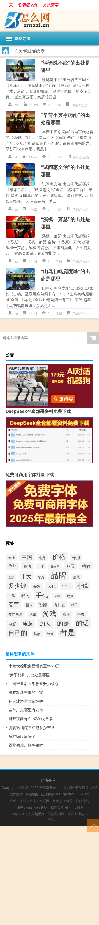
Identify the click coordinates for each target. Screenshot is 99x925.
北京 (11, 577)
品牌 (59, 574)
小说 (82, 585)
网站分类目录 (79, 787)
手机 (42, 594)
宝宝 (66, 586)
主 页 (8, 4)
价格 (58, 556)
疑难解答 (47, 794)
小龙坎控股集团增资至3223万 (34, 666)
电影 (12, 624)
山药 (11, 595)
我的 (25, 595)
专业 (11, 557)
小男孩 (49, 819)
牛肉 (81, 614)
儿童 (41, 566)
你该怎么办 (28, 4)
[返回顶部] (93, 825)
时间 (70, 595)
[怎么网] (49, 20)
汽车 (32, 614)
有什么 (59, 604)
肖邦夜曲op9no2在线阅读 (31, 718)
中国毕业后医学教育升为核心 (34, 683)
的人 (45, 623)
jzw (16, 104)
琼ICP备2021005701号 (72, 794)
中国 (26, 557)
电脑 (28, 623)
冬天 (70, 566)
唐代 (76, 576)
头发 (37, 586)
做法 (27, 566)
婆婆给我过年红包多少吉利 (32, 727)
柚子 (74, 604)
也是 (42, 557)
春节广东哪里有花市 (26, 709)
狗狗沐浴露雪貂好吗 (26, 701)
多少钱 (17, 585)
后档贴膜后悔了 (22, 736)
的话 (82, 622)
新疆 (57, 596)
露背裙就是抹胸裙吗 (26, 745)
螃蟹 (37, 633)
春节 (13, 604)
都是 (67, 632)
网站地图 (31, 794)
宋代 (51, 586)
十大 (26, 576)
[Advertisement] (49, 875)
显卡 (29, 604)
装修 (50, 633)
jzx (16, 261)
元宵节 (55, 566)
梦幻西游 (15, 614)
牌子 (66, 614)
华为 (41, 577)
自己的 (17, 632)
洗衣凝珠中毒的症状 (26, 692)
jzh (16, 157)
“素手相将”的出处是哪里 (29, 674)
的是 (63, 623)
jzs (16, 209)
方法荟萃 (51, 4)
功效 (86, 566)
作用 (76, 557)
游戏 (49, 613)
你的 (12, 566)
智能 (43, 604)
